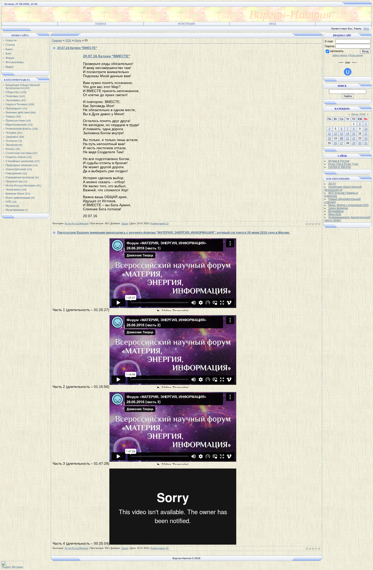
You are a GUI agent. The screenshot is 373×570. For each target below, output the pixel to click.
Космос (10, 148)
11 (329, 133)
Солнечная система (18, 152)
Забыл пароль (339, 55)
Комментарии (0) (159, 548)
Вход (272, 24)
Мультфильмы (15, 209)
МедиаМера (336, 211)
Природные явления (19, 165)
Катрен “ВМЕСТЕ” (106, 56)
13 (341, 133)
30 (359, 143)
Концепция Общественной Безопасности (23, 86)
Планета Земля (16, 157)
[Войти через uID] (347, 72)
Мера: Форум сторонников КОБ (348, 204)
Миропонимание (16, 124)
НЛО (9, 201)
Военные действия (18, 112)
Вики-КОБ (334, 214)
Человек (11, 132)
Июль (77, 40)
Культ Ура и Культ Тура (343, 163)
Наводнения (13, 173)
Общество (12, 92)
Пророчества (14, 181)
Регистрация (186, 24)
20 (341, 138)
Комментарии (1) (159, 223)
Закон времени (338, 208)
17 (365, 133)
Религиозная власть (18, 128)
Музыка (10, 205)
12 (335, 133)
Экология (12, 144)
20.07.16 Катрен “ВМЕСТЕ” (77, 48)
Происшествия (15, 120)
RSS (366, 28)
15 (353, 133)
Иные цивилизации (18, 197)
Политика (12, 96)
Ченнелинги (13, 189)
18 (329, 138)
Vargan (124, 223)
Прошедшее (13, 108)
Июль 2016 (358, 114)
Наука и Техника (16, 104)
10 (365, 128)
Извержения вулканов (20, 177)
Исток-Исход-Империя (20, 185)
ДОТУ (332, 183)
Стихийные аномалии (19, 161)
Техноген (11, 140)
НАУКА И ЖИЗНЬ (339, 166)
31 (365, 143)
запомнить (337, 51)
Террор (10, 116)
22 (353, 138)
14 (347, 133)
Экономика (13, 100)
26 (335, 143)
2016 (68, 40)
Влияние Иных (15, 193)
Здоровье (12, 136)
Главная (100, 24)
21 (347, 138)
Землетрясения (16, 169)
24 (365, 138)
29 (353, 143)
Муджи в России (338, 160)
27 (341, 143)
